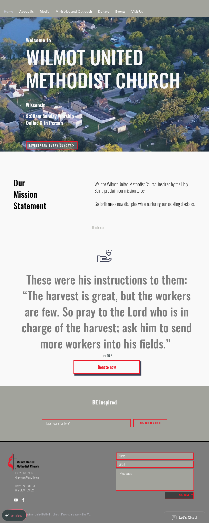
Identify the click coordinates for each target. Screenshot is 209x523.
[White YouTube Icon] (16, 500)
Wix (89, 514)
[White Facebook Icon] (23, 500)
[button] (26, 12)
